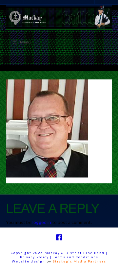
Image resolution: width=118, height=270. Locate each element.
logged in (41, 222)
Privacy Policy (35, 257)
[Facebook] (59, 237)
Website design (28, 261)
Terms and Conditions (75, 257)
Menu (25, 42)
